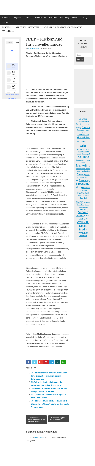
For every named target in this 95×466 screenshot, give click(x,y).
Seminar (85, 195)
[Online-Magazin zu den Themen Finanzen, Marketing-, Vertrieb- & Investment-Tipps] (47, 7)
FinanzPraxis (83, 149)
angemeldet (39, 437)
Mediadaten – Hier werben (27, 27)
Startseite (6, 17)
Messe (79, 171)
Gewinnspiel (86, 154)
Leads (83, 162)
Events (28, 17)
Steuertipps (80, 205)
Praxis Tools (8, 31)
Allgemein (18, 17)
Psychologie (83, 193)
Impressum (6, 27)
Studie (87, 205)
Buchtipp (83, 119)
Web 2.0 (83, 218)
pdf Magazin (82, 177)
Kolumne (53, 17)
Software (87, 202)
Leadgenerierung (83, 160)
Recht (80, 195)
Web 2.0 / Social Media (83, 226)
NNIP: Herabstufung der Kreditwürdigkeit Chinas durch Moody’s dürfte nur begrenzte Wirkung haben (50, 404)
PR (77, 180)
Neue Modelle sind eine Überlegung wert (63, 27)
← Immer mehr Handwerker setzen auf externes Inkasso (36, 420)
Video (87, 215)
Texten (80, 207)
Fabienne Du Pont (33, 48)
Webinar (83, 232)
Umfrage (83, 209)
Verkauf (5, 23)
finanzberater (83, 135)
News (74, 17)
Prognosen (83, 190)
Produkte (86, 188)
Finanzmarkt (40, 17)
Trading (84, 17)
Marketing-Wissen (83, 169)
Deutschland (83, 121)
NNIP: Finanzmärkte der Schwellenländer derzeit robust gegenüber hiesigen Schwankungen (49, 376)
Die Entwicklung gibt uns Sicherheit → (57, 419)
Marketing (64, 17)
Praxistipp (84, 180)
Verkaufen (80, 216)
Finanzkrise (83, 137)
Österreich (83, 236)
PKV (88, 177)
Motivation (86, 171)
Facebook (80, 130)
